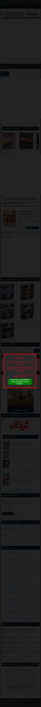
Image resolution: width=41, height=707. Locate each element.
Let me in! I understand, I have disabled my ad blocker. (20, 382)
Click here (10, 375)
